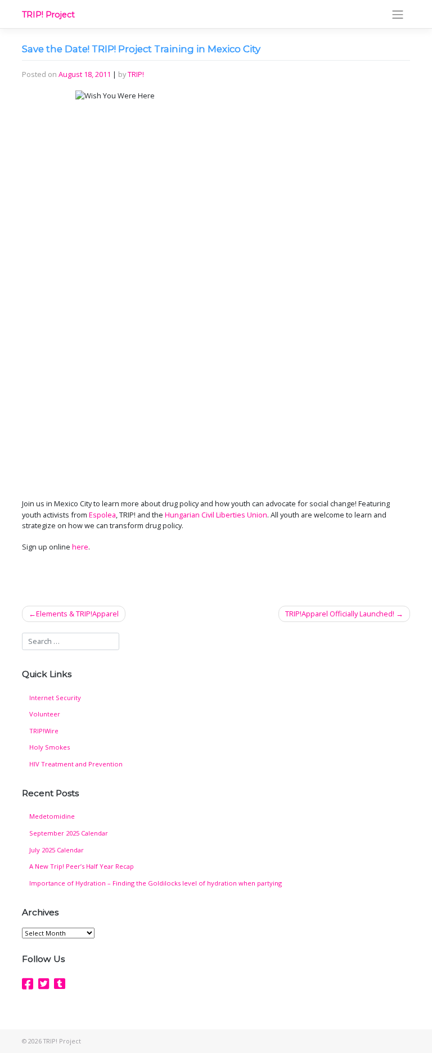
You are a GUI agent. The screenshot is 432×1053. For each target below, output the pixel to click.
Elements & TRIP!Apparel (77, 614)
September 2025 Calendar (68, 833)
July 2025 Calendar (56, 850)
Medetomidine (52, 816)
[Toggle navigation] (398, 14)
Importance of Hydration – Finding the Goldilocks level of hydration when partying (155, 883)
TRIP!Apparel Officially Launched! (339, 614)
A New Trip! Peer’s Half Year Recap (81, 866)
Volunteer (44, 714)
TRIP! (136, 74)
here (80, 547)
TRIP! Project (48, 15)
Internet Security (55, 697)
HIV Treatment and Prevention (76, 764)
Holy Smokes (49, 747)
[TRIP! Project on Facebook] (27, 983)
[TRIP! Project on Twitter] (44, 983)
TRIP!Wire (43, 731)
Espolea (102, 515)
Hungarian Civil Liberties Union (216, 515)
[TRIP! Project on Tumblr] (59, 983)
